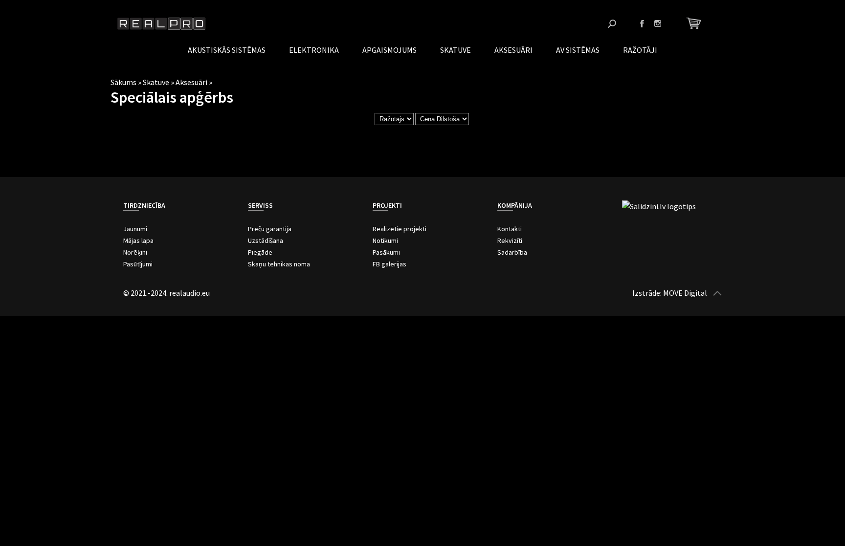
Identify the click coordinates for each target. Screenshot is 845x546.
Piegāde (260, 252)
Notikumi (385, 240)
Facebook (642, 23)
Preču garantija (269, 228)
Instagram (658, 23)
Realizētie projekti (399, 228)
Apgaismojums (389, 50)
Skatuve (455, 50)
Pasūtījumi (138, 264)
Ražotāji (640, 50)
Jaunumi (135, 228)
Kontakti (509, 228)
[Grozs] (695, 23)
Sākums (123, 82)
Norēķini (135, 252)
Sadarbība (512, 252)
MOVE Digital (685, 293)
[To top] (717, 293)
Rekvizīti (509, 240)
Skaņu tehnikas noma (279, 264)
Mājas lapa (138, 240)
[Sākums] (161, 24)
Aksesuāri (513, 50)
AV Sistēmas (578, 50)
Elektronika (314, 50)
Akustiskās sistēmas (227, 50)
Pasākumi (386, 252)
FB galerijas (389, 264)
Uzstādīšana (265, 240)
